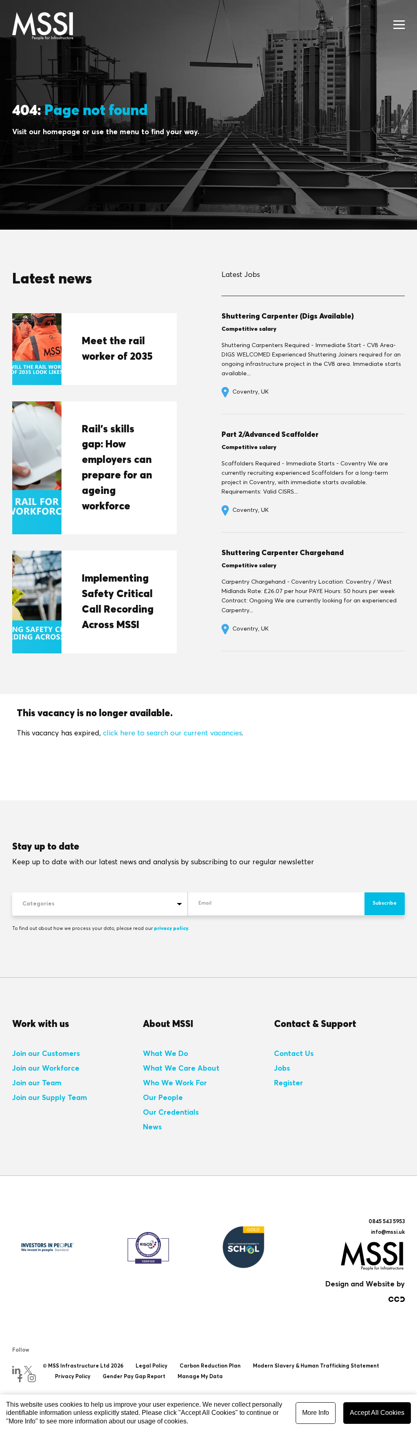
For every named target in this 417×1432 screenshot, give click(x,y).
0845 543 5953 (387, 1221)
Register (288, 1083)
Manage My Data (200, 1376)
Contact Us (294, 1054)
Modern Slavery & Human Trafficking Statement (316, 1366)
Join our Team (36, 1083)
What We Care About (181, 1068)
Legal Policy (151, 1366)
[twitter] (28, 1370)
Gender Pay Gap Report (134, 1376)
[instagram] (32, 1378)
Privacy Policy (72, 1376)
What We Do (165, 1054)
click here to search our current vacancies (172, 733)
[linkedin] (16, 1370)
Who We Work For (175, 1083)
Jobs (282, 1068)
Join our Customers (46, 1054)
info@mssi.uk (388, 1232)
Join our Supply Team (49, 1098)
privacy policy (171, 928)
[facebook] (20, 1378)
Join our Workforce (45, 1068)
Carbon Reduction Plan (210, 1366)
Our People (163, 1098)
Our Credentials (171, 1112)
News (152, 1127)
